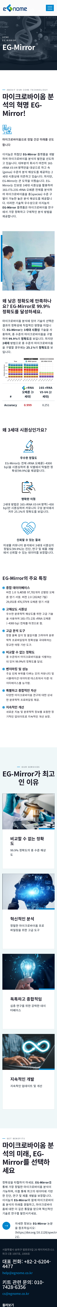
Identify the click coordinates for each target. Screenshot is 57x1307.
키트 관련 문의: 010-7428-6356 (23, 1284)
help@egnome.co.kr (17, 1272)
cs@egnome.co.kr (15, 1293)
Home (5, 37)
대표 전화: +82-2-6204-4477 (26, 1264)
